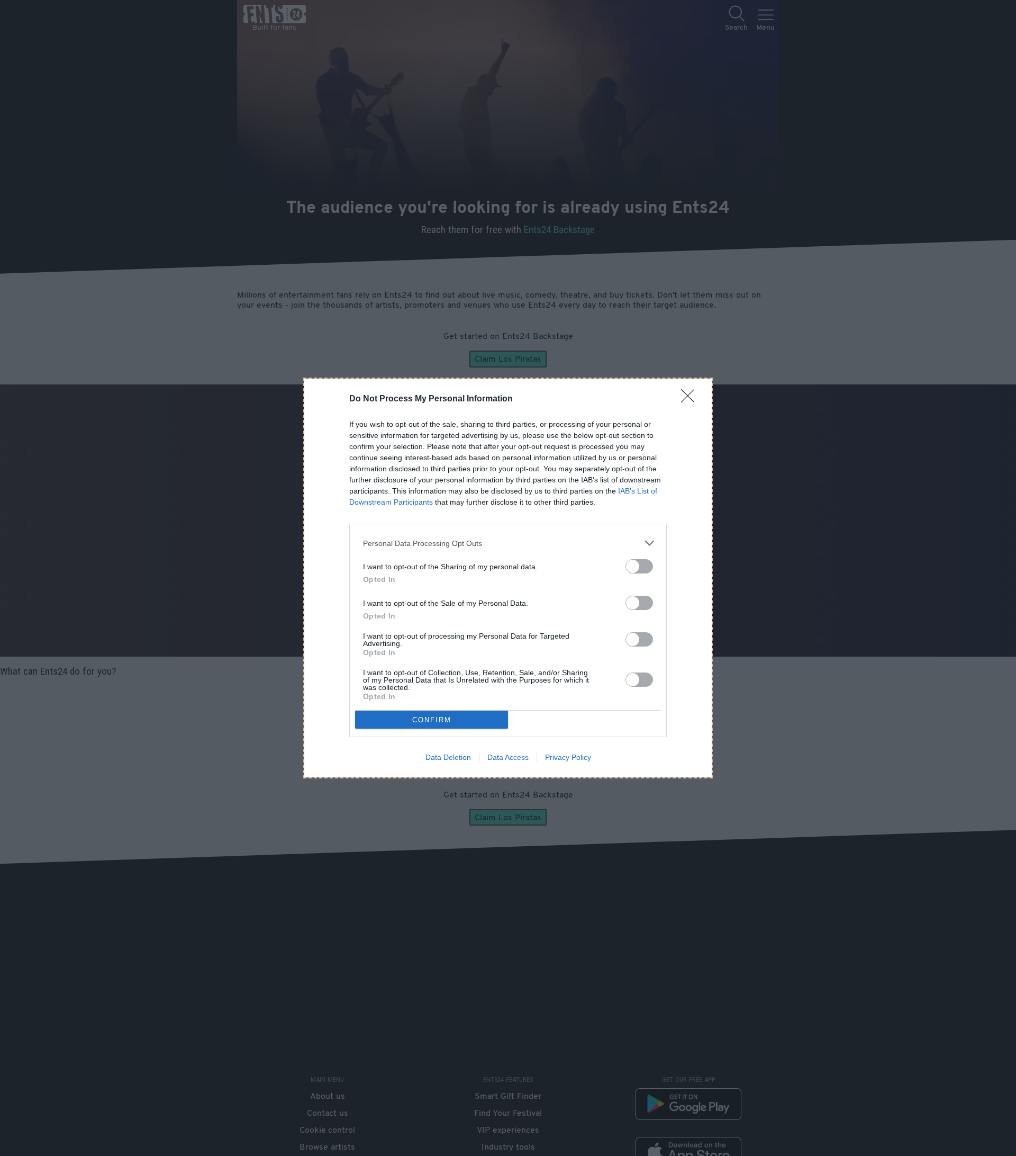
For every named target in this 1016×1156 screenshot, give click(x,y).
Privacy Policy (568, 757)
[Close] (691, 399)
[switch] (639, 566)
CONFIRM (431, 720)
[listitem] (508, 543)
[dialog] (508, 578)
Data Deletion (448, 757)
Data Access (508, 757)
